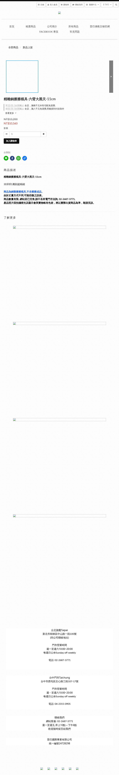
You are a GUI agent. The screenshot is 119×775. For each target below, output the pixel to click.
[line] (6, 158)
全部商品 (13, 47)
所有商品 (73, 26)
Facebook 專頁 (48, 32)
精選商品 (31, 26)
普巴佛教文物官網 (100, 26)
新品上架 (28, 47)
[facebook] (12, 158)
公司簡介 (52, 26)
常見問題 (75, 32)
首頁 (11, 26)
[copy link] (24, 158)
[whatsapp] (18, 158)
